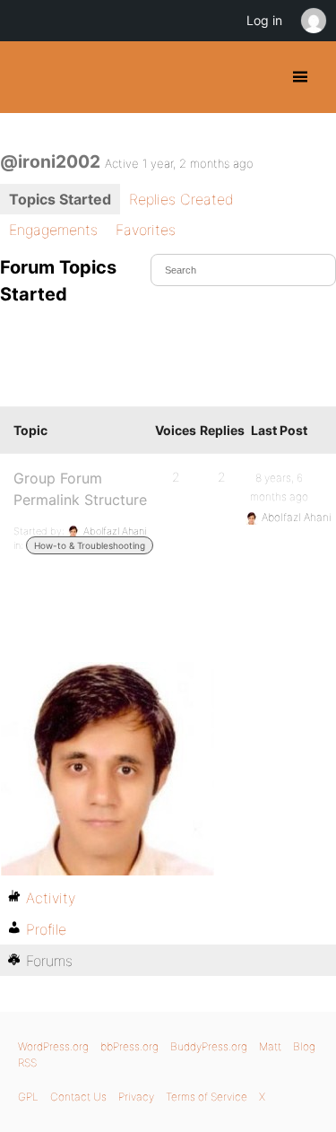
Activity (50, 898)
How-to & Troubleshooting (89, 545)
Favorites (146, 230)
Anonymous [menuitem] (312, 20)
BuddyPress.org (29, 77)
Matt (270, 1046)
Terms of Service (206, 1096)
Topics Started (60, 199)
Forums (49, 961)
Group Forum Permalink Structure (80, 489)
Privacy (136, 1096)
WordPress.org (53, 1046)
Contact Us (78, 1096)
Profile (46, 929)
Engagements (53, 230)
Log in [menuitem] (264, 20)
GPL (28, 1096)
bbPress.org (129, 1046)
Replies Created (181, 199)
